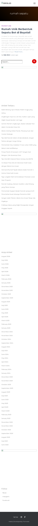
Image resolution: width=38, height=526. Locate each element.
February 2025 (6, 324)
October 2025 (6, 294)
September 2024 (7, 343)
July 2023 (4, 396)
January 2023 (5, 418)
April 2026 (4, 271)
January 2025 (5, 328)
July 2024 (4, 350)
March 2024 (5, 366)
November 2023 (7, 381)
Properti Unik (6, 26)
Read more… (19, 52)
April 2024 (4, 362)
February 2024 (6, 369)
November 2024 (7, 335)
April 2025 (4, 317)
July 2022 (4, 441)
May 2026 (4, 268)
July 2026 (4, 260)
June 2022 (4, 445)
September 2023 (7, 388)
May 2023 (4, 403)
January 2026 (5, 283)
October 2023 (6, 384)
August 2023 (5, 392)
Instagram (5, 496)
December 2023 (7, 377)
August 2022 (5, 437)
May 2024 (4, 358)
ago (14, 55)
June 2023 (4, 399)
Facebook (5, 500)
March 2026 (5, 275)
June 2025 (4, 309)
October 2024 (6, 339)
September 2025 (7, 298)
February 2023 (6, 414)
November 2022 (7, 426)
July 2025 (4, 305)
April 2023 (4, 407)
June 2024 (5, 354)
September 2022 (7, 433)
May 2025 (4, 313)
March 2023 (5, 411)
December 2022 (7, 422)
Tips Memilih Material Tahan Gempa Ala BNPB (17, 159)
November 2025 (7, 290)
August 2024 (5, 347)
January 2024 (5, 373)
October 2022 (6, 430)
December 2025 (7, 286)
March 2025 (5, 320)
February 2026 (6, 279)
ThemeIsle (26, 521)
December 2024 (7, 332)
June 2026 (4, 264)
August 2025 (5, 302)
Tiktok (4, 493)
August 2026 (5, 256)
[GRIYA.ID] (7, 3)
